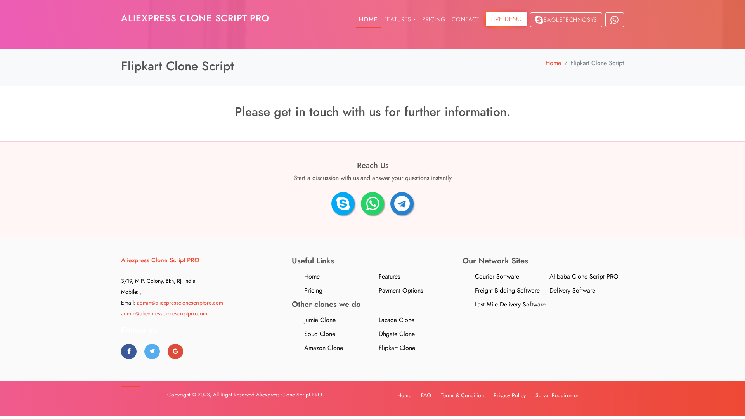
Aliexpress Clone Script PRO (289, 394)
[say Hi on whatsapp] (372, 203)
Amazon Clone (323, 347)
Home (368, 19)
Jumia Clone (320, 319)
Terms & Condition (462, 395)
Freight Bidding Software (507, 290)
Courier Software (497, 276)
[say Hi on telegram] (402, 203)
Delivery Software (572, 290)
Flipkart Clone (397, 347)
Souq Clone (319, 333)
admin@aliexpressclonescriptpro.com (180, 302)
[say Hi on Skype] (343, 203)
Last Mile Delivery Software (510, 304)
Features (389, 276)
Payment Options (401, 290)
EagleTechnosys (570, 20)
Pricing (434, 19)
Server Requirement (557, 395)
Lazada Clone (396, 319)
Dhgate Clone (397, 333)
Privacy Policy (510, 395)
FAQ (426, 395)
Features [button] (397, 19)
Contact (466, 19)
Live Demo (506, 19)
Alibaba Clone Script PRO (584, 276)
